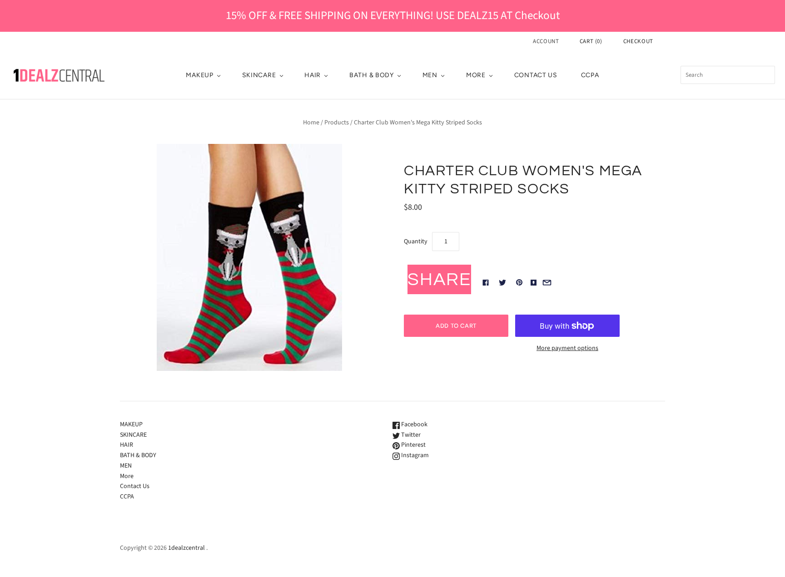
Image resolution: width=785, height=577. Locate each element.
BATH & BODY (371, 75)
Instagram (414, 455)
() (591, 41)
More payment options (567, 348)
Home (311, 122)
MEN (429, 75)
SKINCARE (259, 75)
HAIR (312, 75)
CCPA (590, 75)
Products (336, 122)
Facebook (413, 424)
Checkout (638, 41)
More (476, 75)
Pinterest (413, 444)
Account (546, 41)
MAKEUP (199, 75)
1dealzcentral (186, 547)
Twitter (410, 434)
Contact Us (535, 75)
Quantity (415, 241)
